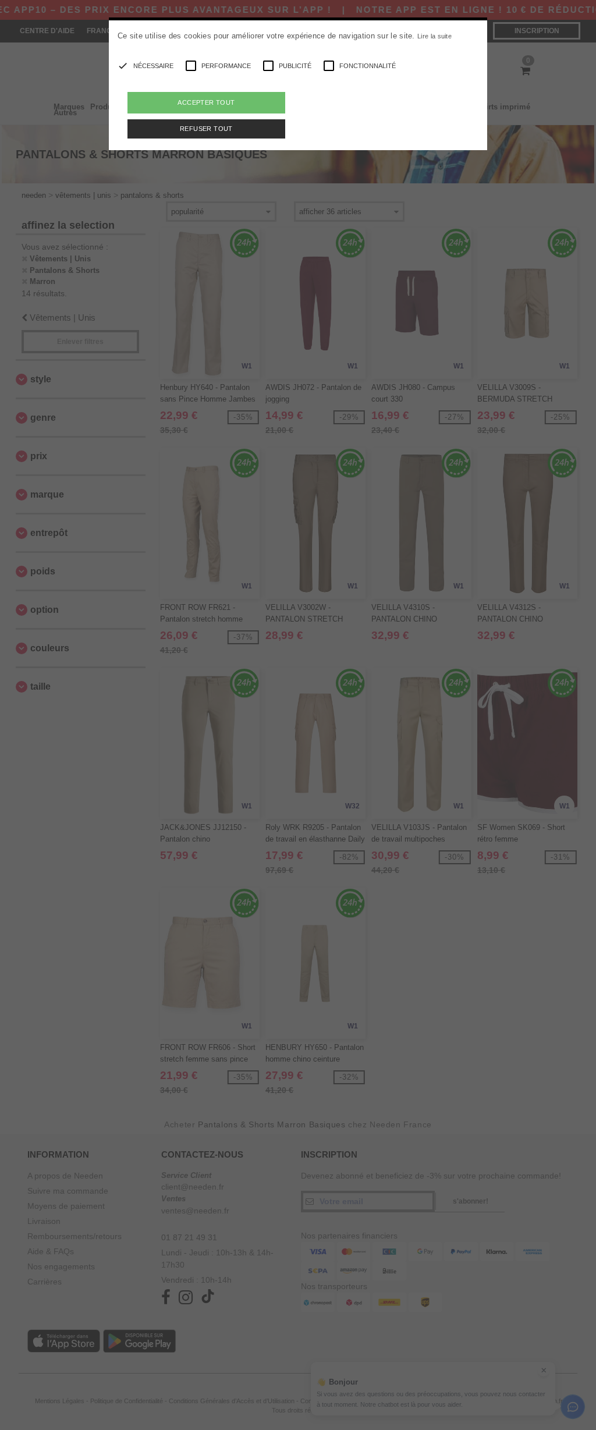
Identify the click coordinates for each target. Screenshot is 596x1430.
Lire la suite (434, 36)
